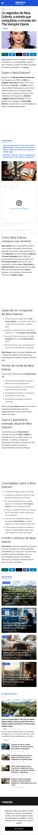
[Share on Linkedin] (33, 54)
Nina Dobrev (6, 59)
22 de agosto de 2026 (18, 787)
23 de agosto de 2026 (10, 603)
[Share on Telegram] (12, 54)
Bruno (6, 28)
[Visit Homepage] (20, 3)
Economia (9, 9)
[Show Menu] (2, 3)
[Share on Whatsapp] (5, 54)
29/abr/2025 (15, 28)
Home (3, 9)
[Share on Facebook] (26, 54)
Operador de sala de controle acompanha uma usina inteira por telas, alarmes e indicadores (19, 156)
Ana (5, 729)
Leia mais (7, 739)
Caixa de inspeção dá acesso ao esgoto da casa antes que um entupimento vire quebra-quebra (17, 652)
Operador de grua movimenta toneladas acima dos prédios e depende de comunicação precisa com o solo (23, 782)
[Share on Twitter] (19, 54)
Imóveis (5, 637)
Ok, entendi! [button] (19, 829)
